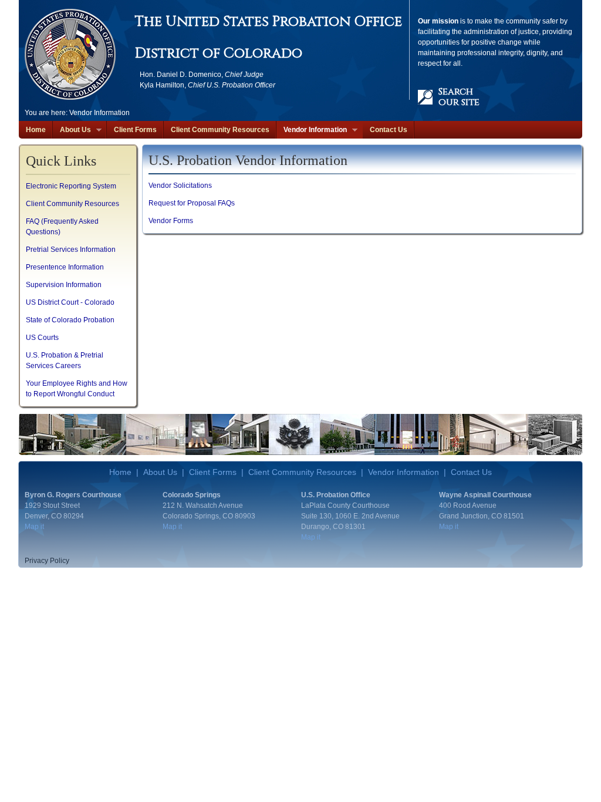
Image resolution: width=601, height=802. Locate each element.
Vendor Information (311, 130)
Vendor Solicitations (180, 185)
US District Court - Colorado (70, 302)
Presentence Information (65, 267)
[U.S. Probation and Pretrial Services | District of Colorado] (70, 54)
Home (36, 130)
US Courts (42, 337)
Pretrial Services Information (71, 249)
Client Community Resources (220, 130)
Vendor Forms (170, 221)
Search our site (459, 96)
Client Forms (135, 130)
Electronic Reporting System (71, 186)
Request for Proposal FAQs (191, 203)
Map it (34, 527)
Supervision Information (64, 285)
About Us (72, 130)
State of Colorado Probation (70, 320)
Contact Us (388, 130)
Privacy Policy (47, 561)
